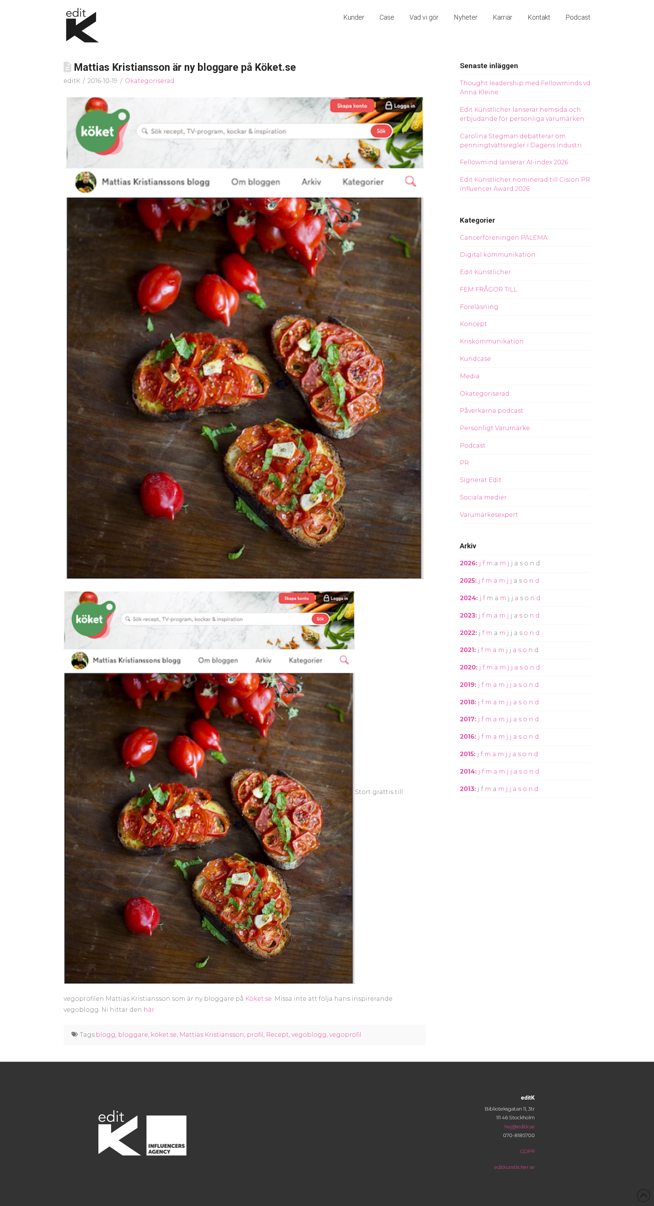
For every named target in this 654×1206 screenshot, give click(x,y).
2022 (467, 633)
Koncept (473, 324)
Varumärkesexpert (489, 514)
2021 (467, 650)
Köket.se (258, 998)
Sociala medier (483, 497)
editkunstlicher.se (514, 1167)
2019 (467, 684)
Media (470, 376)
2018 (467, 702)
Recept (277, 1034)
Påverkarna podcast (491, 410)
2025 (467, 580)
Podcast (473, 445)
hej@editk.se (520, 1127)
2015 (467, 754)
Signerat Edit (480, 480)
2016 (467, 736)
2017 (467, 719)
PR (464, 462)
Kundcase (475, 358)
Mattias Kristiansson (211, 1034)
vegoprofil (345, 1034)
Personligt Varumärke (495, 428)
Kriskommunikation (492, 341)
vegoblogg (309, 1034)
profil (255, 1034)
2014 (467, 771)
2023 (467, 615)
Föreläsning (479, 306)
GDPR (527, 1151)
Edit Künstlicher (485, 272)
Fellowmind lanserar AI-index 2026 (514, 162)
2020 (468, 667)
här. (150, 1009)
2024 (468, 598)
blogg (105, 1034)
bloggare (133, 1034)
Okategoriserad (149, 80)
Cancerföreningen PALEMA (503, 237)
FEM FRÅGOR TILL (488, 289)
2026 (468, 563)
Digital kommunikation (498, 254)
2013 (467, 789)
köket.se (164, 1034)
